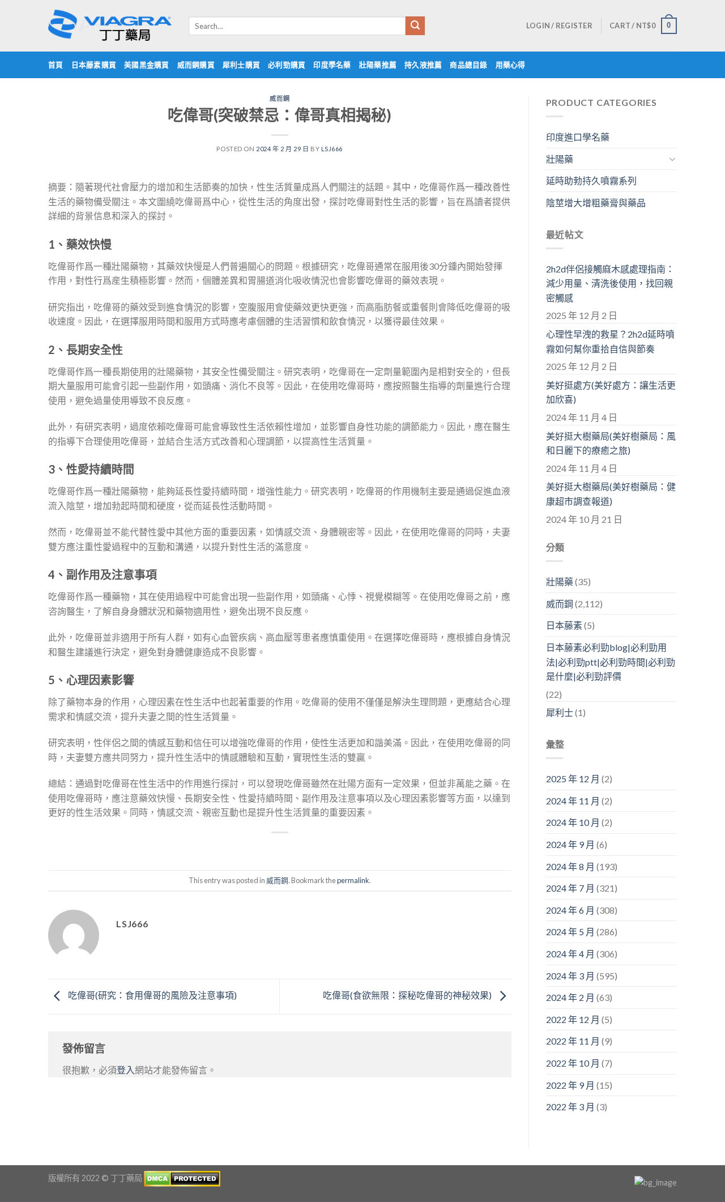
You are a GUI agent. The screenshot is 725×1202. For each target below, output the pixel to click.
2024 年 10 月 (573, 822)
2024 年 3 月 (570, 975)
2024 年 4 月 (570, 953)
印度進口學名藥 (577, 136)
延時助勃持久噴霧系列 (591, 180)
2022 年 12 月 (573, 1019)
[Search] (415, 26)
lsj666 (332, 148)
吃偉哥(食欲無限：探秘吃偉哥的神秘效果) (408, 995)
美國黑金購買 (146, 64)
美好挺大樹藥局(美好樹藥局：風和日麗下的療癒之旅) (611, 443)
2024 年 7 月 (570, 888)
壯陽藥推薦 (377, 64)
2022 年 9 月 (570, 1085)
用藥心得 (511, 64)
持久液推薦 (423, 64)
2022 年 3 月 (570, 1106)
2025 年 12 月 (573, 778)
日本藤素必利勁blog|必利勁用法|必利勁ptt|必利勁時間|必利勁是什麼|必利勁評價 (610, 661)
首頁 (55, 64)
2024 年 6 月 (570, 910)
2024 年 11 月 (573, 800)
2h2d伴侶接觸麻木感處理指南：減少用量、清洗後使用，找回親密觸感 (610, 283)
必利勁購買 (286, 64)
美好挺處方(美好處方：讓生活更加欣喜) (611, 392)
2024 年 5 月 (570, 931)
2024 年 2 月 (570, 997)
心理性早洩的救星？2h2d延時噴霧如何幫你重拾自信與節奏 (610, 341)
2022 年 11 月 (573, 1040)
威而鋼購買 (196, 64)
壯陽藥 (559, 159)
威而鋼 (279, 98)
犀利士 (559, 712)
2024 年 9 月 (570, 844)
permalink (353, 880)
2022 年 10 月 (573, 1063)
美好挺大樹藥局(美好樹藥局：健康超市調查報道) (611, 493)
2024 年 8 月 (570, 866)
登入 (126, 1069)
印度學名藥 (332, 64)
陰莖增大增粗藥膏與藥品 (596, 202)
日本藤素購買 (94, 64)
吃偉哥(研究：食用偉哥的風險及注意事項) (151, 995)
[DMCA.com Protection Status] (182, 1177)
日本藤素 (564, 625)
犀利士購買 (241, 64)
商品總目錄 (468, 64)
